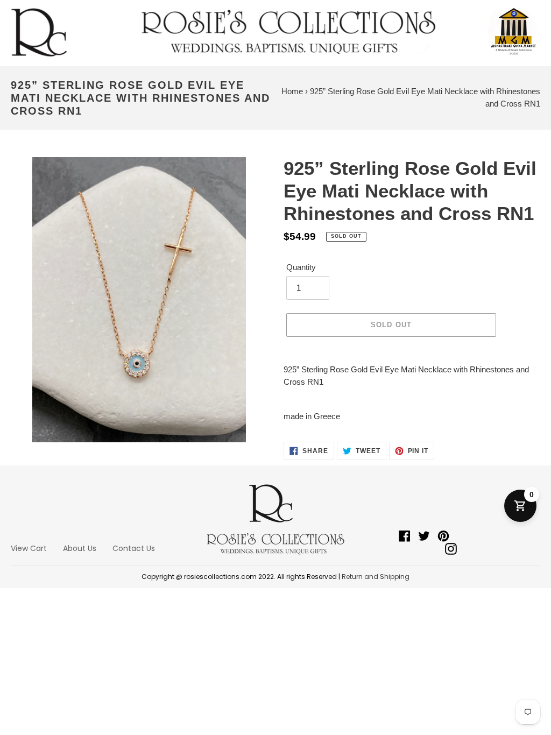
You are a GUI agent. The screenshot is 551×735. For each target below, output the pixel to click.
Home (292, 91)
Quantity (301, 267)
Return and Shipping (375, 576)
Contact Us (133, 548)
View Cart (29, 548)
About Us (79, 548)
